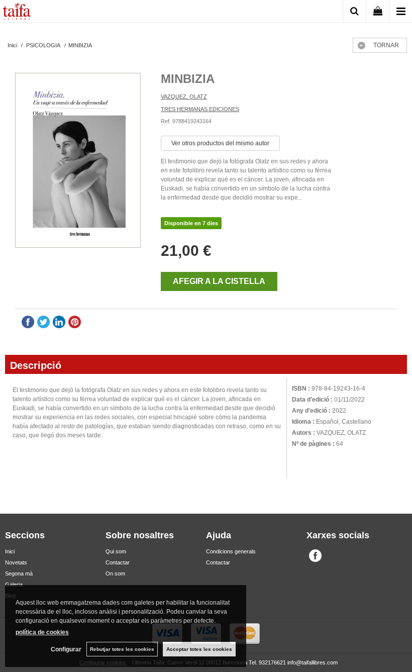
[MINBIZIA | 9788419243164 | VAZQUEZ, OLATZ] (78, 161)
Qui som (116, 551)
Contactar (118, 562)
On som (115, 573)
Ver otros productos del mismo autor (220, 143)
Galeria (14, 585)
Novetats (16, 562)
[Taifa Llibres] (17, 13)
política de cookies (42, 632)
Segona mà (19, 573)
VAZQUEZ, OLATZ (184, 96)
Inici (10, 551)
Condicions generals (231, 551)
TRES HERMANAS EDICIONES (200, 109)
